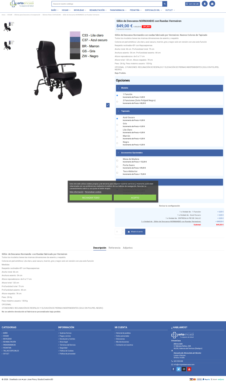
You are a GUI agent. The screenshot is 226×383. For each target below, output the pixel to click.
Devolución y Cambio (67, 339)
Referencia (114, 248)
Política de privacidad (67, 354)
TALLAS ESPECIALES (11, 351)
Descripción (99, 248)
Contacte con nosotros (124, 345)
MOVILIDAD (7, 339)
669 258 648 (178, 361)
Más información (76, 192)
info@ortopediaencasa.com (184, 364)
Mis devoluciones (122, 342)
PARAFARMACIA (9, 345)
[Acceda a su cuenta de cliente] (205, 4)
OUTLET (6, 354)
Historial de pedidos (123, 333)
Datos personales (122, 336)
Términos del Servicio (68, 345)
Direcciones (120, 339)
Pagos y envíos (65, 336)
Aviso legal (64, 342)
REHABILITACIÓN (9, 342)
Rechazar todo (90, 197)
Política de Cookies (67, 351)
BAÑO (5, 333)
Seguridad (63, 348)
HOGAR (6, 336)
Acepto (135, 197)
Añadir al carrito (137, 232)
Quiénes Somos (65, 333)
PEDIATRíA (7, 348)
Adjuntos (128, 248)
